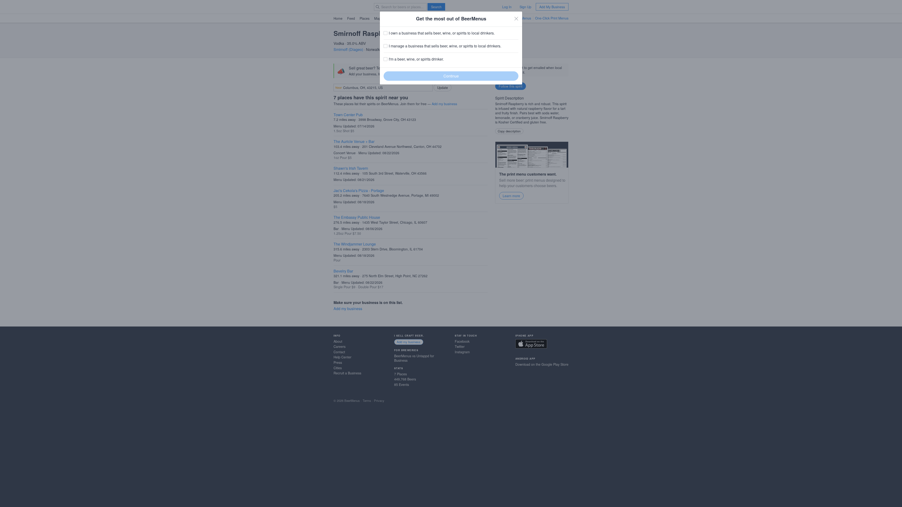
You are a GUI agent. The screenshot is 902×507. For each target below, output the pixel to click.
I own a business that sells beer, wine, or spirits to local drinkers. (442, 33)
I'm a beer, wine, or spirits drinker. (416, 59)
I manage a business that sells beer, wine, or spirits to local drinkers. (445, 46)
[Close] (516, 18)
